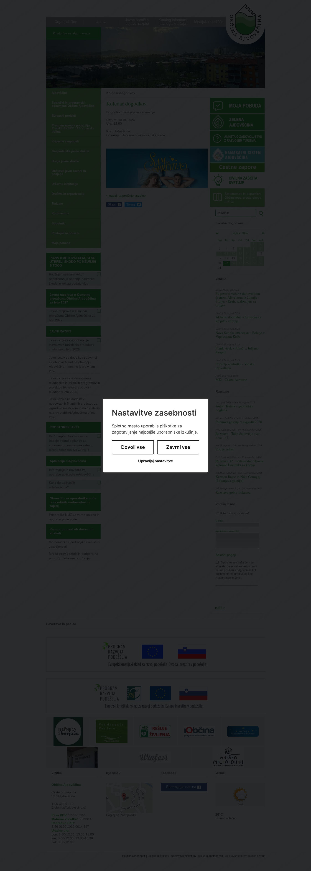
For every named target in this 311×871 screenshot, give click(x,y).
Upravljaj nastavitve (155, 461)
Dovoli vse (133, 447)
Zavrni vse (178, 447)
